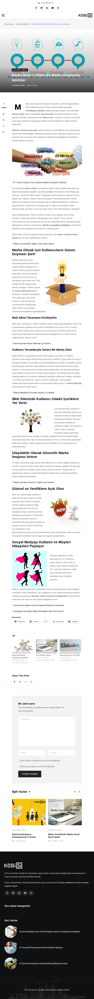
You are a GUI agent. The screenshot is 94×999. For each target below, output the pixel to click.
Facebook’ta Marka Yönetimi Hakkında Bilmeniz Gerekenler (39, 605)
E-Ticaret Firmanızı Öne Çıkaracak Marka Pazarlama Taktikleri (40, 182)
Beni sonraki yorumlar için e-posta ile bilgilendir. (40, 760)
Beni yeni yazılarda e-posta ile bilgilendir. (37, 766)
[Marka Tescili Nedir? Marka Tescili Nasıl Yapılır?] (46, 645)
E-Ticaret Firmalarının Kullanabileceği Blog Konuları (44, 963)
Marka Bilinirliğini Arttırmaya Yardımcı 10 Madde (34, 392)
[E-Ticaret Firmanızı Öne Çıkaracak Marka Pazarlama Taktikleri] (22, 645)
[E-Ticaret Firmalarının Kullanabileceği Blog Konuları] (10, 963)
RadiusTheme (63, 990)
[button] (75, 792)
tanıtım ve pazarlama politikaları (56, 225)
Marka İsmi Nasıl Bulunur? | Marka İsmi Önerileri (34, 482)
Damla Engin (19, 85)
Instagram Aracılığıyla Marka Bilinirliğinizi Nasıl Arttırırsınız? (39, 611)
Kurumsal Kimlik (19, 830)
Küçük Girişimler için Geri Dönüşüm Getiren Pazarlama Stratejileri (50, 932)
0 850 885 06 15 (47, 3)
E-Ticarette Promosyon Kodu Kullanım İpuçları (41, 948)
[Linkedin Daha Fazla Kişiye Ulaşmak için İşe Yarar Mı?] (70, 645)
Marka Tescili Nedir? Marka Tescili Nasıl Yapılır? (34, 244)
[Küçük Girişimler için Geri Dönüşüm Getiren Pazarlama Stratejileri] (10, 932)
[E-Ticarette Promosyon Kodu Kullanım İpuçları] (10, 947)
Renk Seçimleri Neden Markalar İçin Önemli (32, 343)
